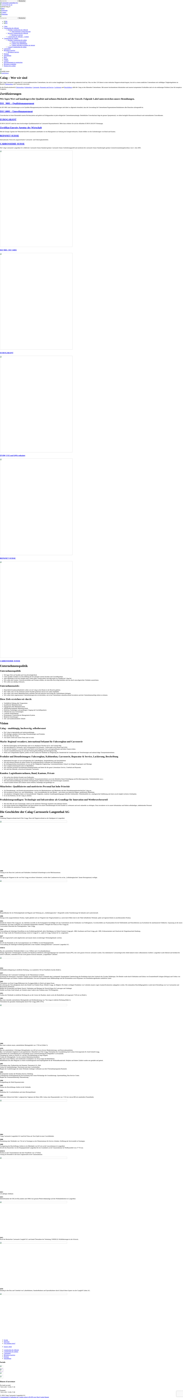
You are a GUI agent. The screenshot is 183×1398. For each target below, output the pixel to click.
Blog (3, 8)
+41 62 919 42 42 (7, 5)
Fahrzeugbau (9, 84)
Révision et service (9, 1355)
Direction (6, 1342)
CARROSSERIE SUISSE (12, 144)
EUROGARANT (6, 353)
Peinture (6, 1357)
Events (6, 1340)
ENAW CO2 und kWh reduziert (12, 455)
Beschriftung (68, 87)
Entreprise (5, 14)
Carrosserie (36, 87)
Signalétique (7, 1358)
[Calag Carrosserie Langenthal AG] (9, 3)
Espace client (8, 1346)
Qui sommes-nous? (9, 1343)
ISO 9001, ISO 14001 (8, 250)
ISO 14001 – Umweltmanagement (16, 111)
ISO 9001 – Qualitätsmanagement (17, 103)
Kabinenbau (28, 87)
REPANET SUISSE (9, 135)
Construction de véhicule (11, 1350)
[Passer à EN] (5, 23)
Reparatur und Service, (47, 87)
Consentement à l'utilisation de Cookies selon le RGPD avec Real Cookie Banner (24, 1397)
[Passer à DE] (5, 21)
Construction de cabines (11, 1351)
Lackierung (57, 87)
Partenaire (5, 10)
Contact (4, 12)
